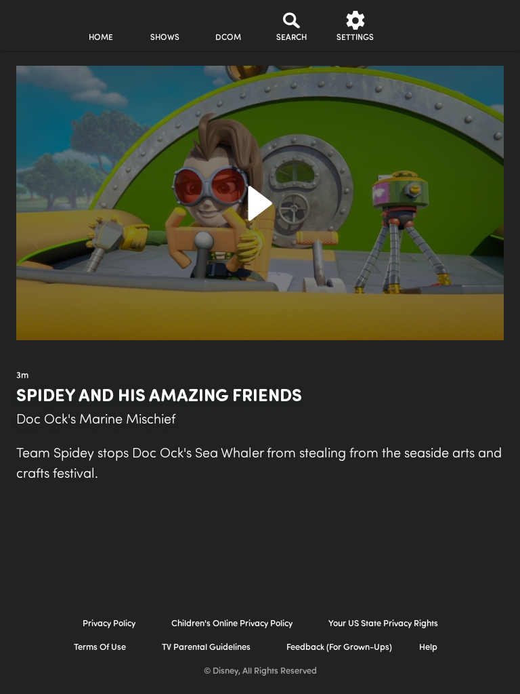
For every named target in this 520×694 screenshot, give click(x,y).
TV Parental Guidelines (206, 647)
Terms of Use (100, 647)
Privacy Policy (109, 623)
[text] (22, 376)
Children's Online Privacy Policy (231, 623)
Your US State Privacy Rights (383, 623)
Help (428, 647)
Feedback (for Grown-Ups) (339, 647)
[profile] (419, 25)
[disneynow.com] (36, 20)
